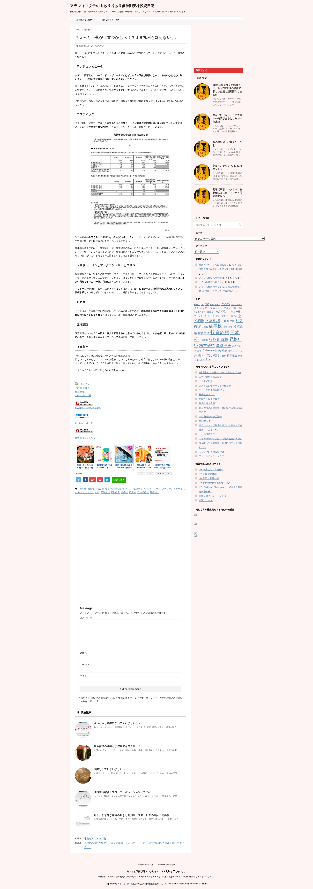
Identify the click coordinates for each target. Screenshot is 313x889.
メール (85, 664)
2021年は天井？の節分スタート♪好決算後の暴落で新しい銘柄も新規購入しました (227, 89)
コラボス (197, 312)
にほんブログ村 (83, 395)
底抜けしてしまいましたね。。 (112, 769)
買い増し (214, 355)
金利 (224, 355)
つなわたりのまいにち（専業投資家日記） (220, 438)
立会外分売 (209, 351)
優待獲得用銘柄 (96, 488)
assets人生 (205, 420)
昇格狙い (154, 492)
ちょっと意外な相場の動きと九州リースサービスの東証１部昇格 (131, 815)
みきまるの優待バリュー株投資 (215, 385)
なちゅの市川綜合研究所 (211, 390)
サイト (83, 675)
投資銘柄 (219, 332)
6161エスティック (84, 492)
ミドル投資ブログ (208, 434)
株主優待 (207, 345)
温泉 (199, 351)
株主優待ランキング (85, 438)
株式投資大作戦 (207, 403)
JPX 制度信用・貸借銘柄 (211, 469)
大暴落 (205, 327)
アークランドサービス (173, 488)
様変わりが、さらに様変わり (214, 264)
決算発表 (223, 345)
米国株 (222, 350)
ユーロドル (232, 316)
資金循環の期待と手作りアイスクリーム (117, 746)
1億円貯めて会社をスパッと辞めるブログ (220, 372)
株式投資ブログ (207, 394)
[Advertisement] (102, 524)
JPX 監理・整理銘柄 (209, 478)
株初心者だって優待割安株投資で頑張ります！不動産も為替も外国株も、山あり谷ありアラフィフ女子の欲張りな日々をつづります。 (156, 876)
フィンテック (200, 316)
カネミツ (219, 308)
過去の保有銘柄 (113, 488)
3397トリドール (152, 488)
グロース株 (237, 308)
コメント (86, 617)
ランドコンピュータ (132, 488)
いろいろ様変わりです (210, 277)
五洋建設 (105, 492)
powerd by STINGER (198, 883)
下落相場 (115, 492)
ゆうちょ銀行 (236, 304)
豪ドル (202, 355)
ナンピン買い (219, 311)
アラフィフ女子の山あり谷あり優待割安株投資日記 (112, 5)
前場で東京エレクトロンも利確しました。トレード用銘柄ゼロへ (227, 192)
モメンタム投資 (217, 315)
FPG (97, 492)
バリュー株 (234, 311)
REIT (217, 304)
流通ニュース (206, 500)
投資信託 (227, 326)
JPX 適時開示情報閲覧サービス (214, 482)
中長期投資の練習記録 (210, 416)
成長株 (124, 492)
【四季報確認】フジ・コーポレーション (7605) (122, 792)
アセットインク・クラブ (211, 456)
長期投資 (232, 355)
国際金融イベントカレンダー (214, 496)
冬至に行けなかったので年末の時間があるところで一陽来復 (227, 118)
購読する (202, 70)
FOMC (197, 304)
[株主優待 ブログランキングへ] (130, 403)
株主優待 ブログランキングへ (88, 407)
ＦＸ (208, 359)
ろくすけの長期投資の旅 (211, 451)
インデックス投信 (204, 307)
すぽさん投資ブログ (209, 398)
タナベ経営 (206, 312)
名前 (83, 653)
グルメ (227, 307)
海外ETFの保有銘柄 (110, 20)
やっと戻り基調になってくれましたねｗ (117, 723)
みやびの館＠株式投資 (210, 376)
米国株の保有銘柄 (84, 20)
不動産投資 (228, 321)
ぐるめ (225, 304)
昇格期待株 (143, 492)
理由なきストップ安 (95, 838)
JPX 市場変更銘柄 (208, 473)
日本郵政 (204, 340)
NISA (212, 304)
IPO (207, 304)
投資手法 (204, 333)
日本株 (83, 488)
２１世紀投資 (206, 381)
